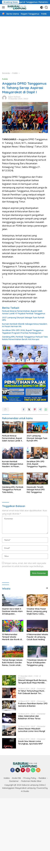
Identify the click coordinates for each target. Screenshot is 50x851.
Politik (5, 79)
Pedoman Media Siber (31, 781)
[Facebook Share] (24, 409)
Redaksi (42, 778)
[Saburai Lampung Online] (17, 7)
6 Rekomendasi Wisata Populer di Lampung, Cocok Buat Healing (37, 637)
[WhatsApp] (33, 770)
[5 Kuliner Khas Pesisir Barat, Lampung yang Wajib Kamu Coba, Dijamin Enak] (37, 600)
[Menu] (4, 7)
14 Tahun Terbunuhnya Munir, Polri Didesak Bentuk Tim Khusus (31, 692)
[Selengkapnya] (47, 588)
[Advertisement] (25, 43)
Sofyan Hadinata (14, 97)
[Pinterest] (23, 770)
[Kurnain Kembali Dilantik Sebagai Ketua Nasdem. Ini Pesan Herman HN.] (12, 453)
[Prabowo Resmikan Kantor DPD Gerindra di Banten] (9, 705)
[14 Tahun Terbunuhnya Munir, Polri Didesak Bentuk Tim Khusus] (9, 693)
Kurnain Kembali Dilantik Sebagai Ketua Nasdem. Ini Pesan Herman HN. (25, 325)
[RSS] (38, 770)
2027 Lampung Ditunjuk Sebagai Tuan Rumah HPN (23, 318)
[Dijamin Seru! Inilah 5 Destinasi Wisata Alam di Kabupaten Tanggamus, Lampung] (12, 600)
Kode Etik (16, 778)
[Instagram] (28, 770)
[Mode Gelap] (41, 7)
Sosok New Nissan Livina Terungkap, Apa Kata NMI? (30, 742)
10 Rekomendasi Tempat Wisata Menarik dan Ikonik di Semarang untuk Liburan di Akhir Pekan (12, 637)
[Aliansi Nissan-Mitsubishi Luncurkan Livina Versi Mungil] (9, 730)
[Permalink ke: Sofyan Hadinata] (4, 97)
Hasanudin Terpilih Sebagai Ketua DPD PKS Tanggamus (36, 489)
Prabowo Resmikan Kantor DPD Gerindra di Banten (33, 704)
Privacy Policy (29, 778)
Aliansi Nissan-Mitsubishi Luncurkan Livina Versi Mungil (31, 729)
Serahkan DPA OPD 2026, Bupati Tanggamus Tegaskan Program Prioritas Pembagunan (22, 331)
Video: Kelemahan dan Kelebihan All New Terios (29, 717)
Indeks (7, 778)
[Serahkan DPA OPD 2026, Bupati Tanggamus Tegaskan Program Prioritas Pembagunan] (37, 453)
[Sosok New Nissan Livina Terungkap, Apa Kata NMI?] (9, 743)
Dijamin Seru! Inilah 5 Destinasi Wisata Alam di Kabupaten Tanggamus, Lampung (12, 611)
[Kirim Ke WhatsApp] (46, 409)
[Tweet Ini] (29, 409)
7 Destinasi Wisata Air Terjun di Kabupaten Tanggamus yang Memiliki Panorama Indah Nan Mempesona (37, 662)
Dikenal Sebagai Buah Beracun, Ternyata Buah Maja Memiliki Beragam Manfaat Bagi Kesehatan (32, 681)
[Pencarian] (46, 7)
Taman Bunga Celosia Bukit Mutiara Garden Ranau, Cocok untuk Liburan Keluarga (12, 662)
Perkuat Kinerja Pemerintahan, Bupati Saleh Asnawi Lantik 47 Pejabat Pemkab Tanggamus (23, 312)
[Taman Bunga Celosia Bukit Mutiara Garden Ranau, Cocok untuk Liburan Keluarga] (12, 652)
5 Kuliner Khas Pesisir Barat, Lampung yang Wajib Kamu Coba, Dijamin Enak (37, 611)
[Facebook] (12, 770)
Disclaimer (14, 781)
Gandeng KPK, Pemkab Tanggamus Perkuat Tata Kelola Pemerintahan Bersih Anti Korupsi (25, 338)
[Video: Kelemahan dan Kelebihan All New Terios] (9, 718)
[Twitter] (17, 770)
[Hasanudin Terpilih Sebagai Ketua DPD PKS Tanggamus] (37, 478)
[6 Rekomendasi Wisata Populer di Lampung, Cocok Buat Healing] (37, 626)
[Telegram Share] (40, 409)
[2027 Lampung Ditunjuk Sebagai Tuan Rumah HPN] (37, 427)
